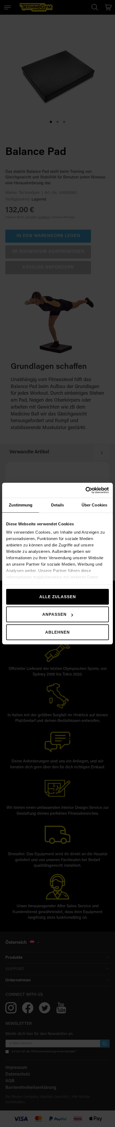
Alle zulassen (57, 596)
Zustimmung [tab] (21, 505)
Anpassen (54, 614)
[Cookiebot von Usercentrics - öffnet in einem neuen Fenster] (85, 490)
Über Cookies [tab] (94, 505)
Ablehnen (57, 632)
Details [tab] (57, 505)
